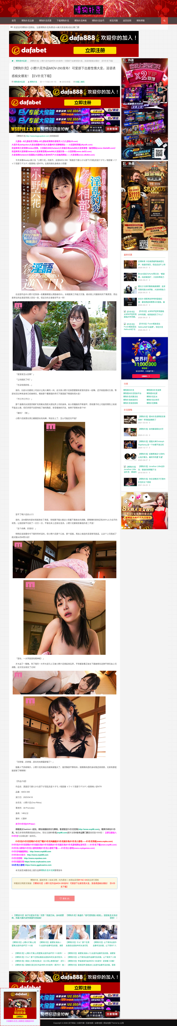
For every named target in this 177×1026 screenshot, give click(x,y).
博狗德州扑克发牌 (154, 390)
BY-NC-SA (82, 879)
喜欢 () (66, 898)
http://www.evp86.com (89, 829)
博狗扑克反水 (152, 396)
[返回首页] (12, 60)
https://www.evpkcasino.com (37, 861)
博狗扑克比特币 (153, 399)
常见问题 (113, 20)
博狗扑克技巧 (98, 20)
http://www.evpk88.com (40, 851)
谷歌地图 (98, 1023)
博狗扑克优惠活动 (130, 396)
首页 (14, 20)
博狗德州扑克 (128, 390)
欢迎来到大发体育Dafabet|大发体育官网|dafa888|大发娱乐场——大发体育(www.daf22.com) (52, 151)
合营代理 (80, 1023)
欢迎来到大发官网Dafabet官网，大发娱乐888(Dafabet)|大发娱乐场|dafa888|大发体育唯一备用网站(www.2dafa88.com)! (63, 148)
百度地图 (89, 1023)
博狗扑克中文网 (47, 870)
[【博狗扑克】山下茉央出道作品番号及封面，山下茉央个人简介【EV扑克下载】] (105, 931)
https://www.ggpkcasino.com (38, 864)
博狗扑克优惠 (45, 20)
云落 (122, 1023)
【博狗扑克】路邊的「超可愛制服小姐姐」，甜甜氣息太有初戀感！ (91, 916)
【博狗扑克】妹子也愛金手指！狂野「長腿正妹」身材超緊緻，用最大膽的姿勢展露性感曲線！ (38, 916)
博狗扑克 (33, 81)
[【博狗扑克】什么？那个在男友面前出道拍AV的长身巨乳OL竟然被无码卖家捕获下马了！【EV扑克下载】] (78, 931)
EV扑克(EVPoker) (27, 823)
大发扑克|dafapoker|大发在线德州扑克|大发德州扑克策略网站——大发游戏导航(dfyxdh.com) (52, 144)
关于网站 (72, 1023)
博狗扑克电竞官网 (130, 403)
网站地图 (107, 1023)
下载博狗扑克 (63, 20)
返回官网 (127, 20)
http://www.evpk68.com (37, 854)
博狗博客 (140, 20)
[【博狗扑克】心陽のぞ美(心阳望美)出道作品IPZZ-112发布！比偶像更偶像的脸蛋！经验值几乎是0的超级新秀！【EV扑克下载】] (24, 931)
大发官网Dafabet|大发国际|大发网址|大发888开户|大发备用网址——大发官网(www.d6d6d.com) (53, 154)
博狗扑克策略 (152, 403)
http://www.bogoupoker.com (37, 135)
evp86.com (62, 832)
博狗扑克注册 (27, 20)
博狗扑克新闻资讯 (130, 399)
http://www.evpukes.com (35, 858)
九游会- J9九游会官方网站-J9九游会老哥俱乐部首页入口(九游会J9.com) (47, 141)
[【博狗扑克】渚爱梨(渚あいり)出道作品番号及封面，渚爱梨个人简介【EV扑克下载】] (51, 931)
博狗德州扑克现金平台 (132, 393)
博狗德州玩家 (21, 60)
